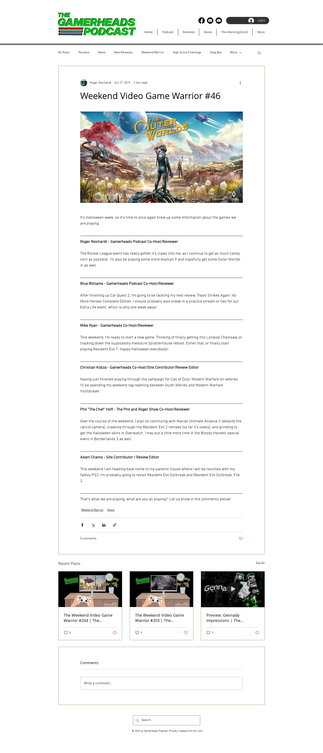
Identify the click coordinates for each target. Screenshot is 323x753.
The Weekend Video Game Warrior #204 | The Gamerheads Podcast (88, 617)
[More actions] (240, 82)
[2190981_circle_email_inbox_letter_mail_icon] (219, 20)
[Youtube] (210, 20)
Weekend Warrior (153, 52)
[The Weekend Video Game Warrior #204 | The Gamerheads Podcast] (90, 589)
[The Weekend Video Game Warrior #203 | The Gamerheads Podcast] (161, 589)
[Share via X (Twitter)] (93, 525)
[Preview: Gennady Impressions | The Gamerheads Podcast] (233, 589)
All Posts (64, 52)
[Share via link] (115, 525)
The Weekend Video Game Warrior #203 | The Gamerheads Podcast (159, 617)
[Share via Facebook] (82, 525)
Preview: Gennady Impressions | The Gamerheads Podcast (226, 617)
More (233, 52)
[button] (259, 52)
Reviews (83, 52)
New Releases (123, 52)
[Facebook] (201, 20)
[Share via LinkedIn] (104, 525)
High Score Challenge (187, 52)
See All (260, 563)
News (101, 52)
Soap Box (215, 52)
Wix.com (198, 731)
